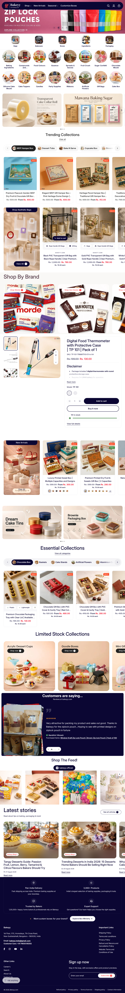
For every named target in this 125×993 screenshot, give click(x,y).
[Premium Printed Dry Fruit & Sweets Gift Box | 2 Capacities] (97, 457)
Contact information (114, 990)
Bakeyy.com (60, 252)
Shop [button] (27, 5)
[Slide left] (55, 352)
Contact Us (8, 977)
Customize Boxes (69, 5)
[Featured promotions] (93, 522)
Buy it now (93, 408)
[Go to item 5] (70, 27)
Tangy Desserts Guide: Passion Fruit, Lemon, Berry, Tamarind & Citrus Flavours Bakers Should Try (24, 864)
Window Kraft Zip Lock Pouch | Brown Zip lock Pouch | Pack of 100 (88, 738)
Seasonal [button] (52, 5)
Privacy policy (73, 990)
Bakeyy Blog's (12, 854)
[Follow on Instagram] (10, 949)
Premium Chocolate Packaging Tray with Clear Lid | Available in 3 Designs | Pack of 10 (20, 617)
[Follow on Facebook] (4, 949)
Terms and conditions (107, 936)
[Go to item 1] (54, 27)
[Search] (108, 6)
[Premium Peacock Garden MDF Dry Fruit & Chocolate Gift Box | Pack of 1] (20, 173)
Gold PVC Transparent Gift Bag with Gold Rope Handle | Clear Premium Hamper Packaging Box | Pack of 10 (97, 258)
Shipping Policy (105, 933)
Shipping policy (100, 990)
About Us (7, 974)
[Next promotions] (121, 110)
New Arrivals (39, 5)
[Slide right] (117, 148)
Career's (7, 967)
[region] (62, 70)
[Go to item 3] (62, 27)
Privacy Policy (104, 940)
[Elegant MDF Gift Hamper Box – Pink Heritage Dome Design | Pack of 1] (56, 173)
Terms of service (86, 990)
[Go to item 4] (66, 27)
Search (6, 970)
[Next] (116, 840)
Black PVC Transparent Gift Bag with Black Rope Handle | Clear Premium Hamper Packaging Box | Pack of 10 (60, 258)
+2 (110, 491)
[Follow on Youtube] (15, 949)
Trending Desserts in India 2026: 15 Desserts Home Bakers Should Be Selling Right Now (88, 863)
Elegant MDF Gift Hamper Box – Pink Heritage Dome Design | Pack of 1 (56, 196)
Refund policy (61, 990)
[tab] (23, 148)
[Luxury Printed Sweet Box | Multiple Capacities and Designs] (60, 457)
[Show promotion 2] (62, 129)
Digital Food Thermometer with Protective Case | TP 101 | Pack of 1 (88, 345)
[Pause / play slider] (119, 774)
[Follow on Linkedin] (21, 949)
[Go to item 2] (58, 27)
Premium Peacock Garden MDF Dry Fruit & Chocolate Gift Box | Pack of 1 (20, 196)
